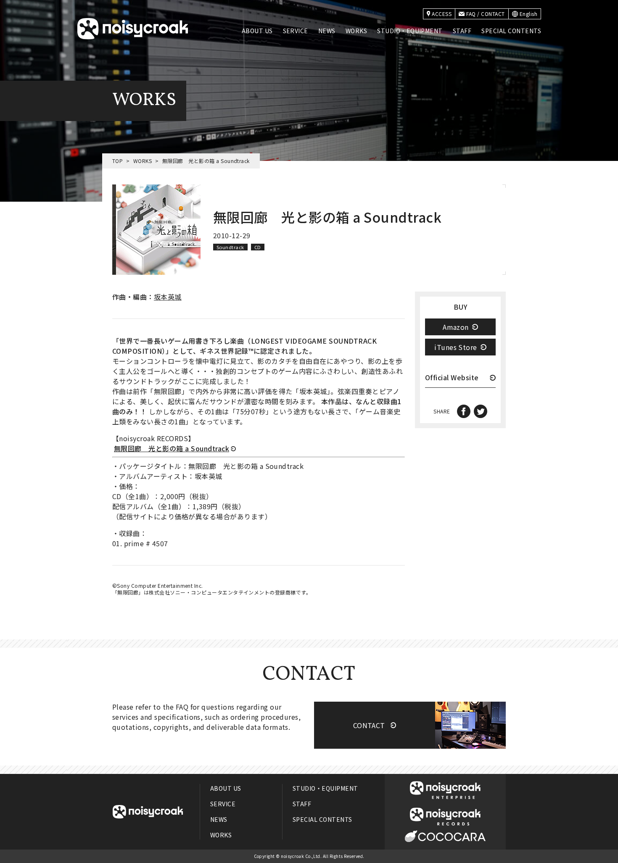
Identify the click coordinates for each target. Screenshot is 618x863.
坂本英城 (168, 297)
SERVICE (295, 30)
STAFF (462, 30)
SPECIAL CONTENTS (511, 30)
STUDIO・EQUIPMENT (410, 30)
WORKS (356, 30)
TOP (117, 160)
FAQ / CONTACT (485, 13)
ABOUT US (257, 30)
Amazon (456, 327)
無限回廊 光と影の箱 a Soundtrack (171, 448)
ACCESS (442, 13)
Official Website (452, 378)
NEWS (326, 30)
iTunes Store (455, 347)
